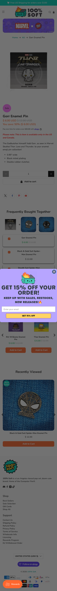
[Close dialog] (54, 272)
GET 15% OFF (28, 315)
